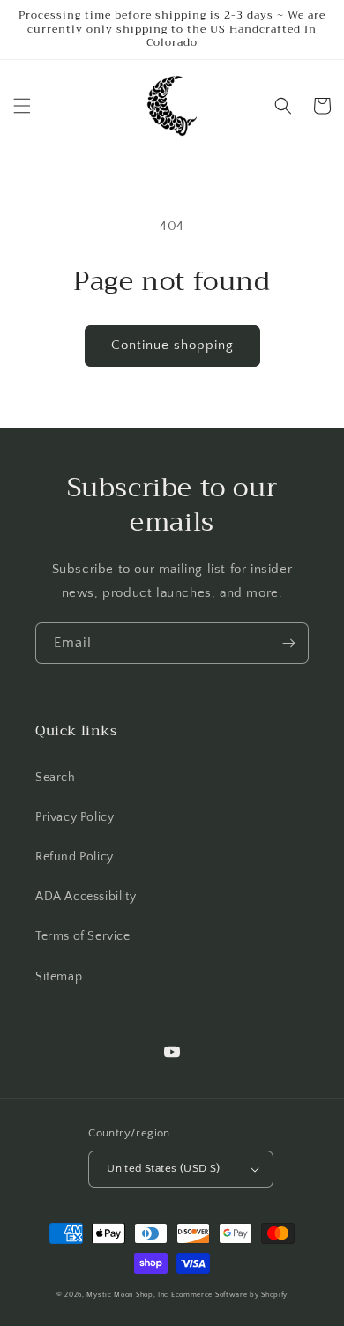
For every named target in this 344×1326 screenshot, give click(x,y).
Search (55, 778)
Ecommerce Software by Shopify (229, 1295)
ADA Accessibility (85, 897)
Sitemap (58, 977)
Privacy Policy (74, 817)
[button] (22, 105)
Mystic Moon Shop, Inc (127, 1295)
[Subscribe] (288, 643)
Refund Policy (74, 857)
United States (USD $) (163, 1168)
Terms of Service (83, 936)
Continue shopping (172, 345)
